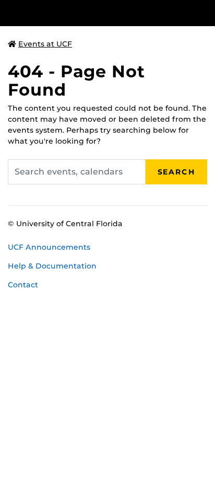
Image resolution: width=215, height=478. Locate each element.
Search (176, 172)
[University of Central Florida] (79, 13)
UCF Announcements (49, 247)
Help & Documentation (52, 266)
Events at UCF (45, 44)
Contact (23, 284)
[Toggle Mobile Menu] (204, 12)
